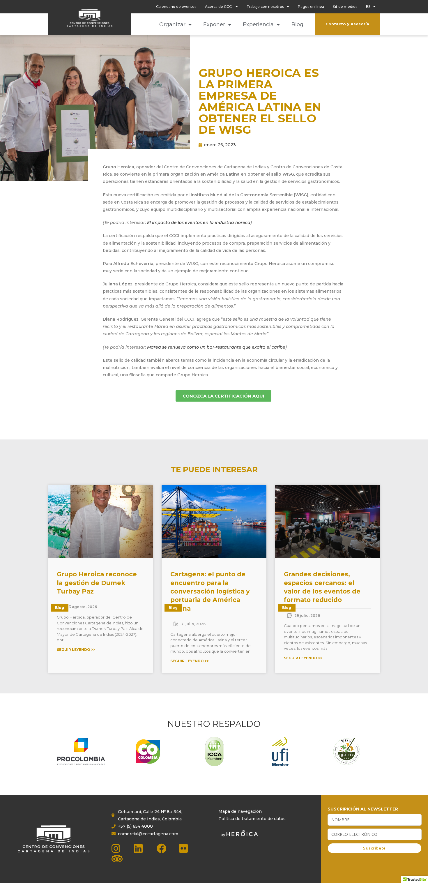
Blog (297, 24)
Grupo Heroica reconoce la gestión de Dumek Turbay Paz (97, 583)
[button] (75, 155)
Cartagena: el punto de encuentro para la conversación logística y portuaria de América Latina (210, 591)
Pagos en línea (311, 6)
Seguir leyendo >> (76, 649)
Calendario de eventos (176, 6)
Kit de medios (345, 6)
